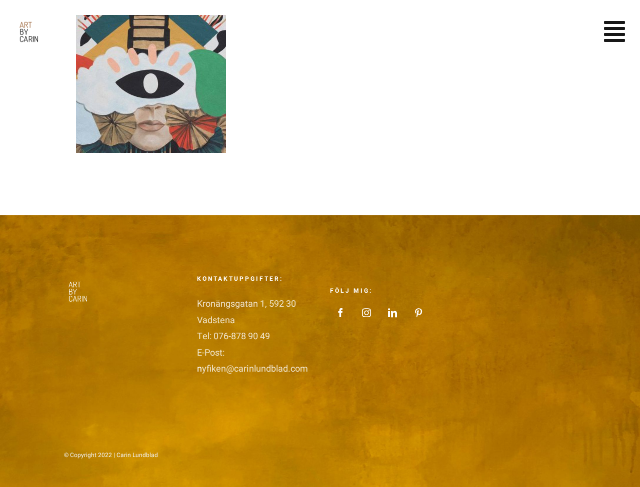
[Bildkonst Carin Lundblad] (31, 19)
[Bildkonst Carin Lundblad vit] (80, 279)
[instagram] (366, 312)
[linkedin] (392, 312)
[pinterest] (418, 312)
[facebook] (340, 312)
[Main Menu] (614, 31)
